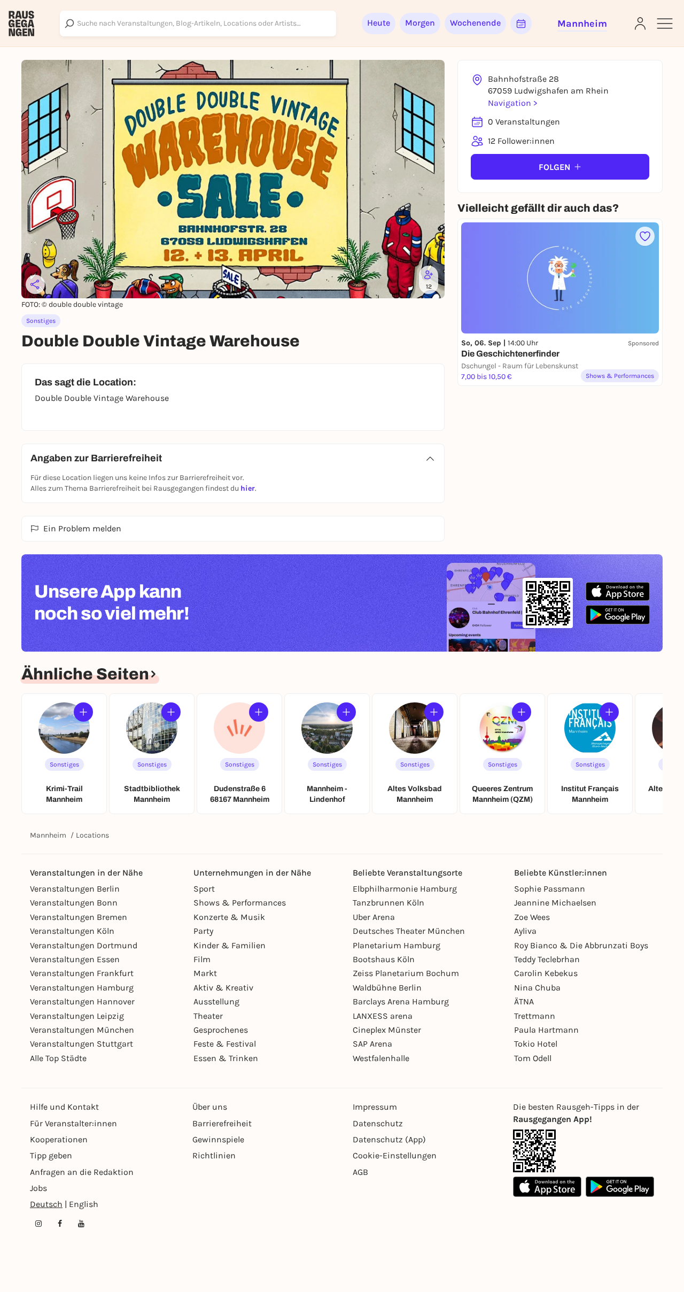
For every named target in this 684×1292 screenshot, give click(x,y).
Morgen (420, 23)
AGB (360, 1172)
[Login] (640, 23)
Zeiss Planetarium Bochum (406, 973)
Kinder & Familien (229, 945)
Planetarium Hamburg (396, 945)
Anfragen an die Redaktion (82, 1172)
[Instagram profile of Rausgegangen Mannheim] (38, 1223)
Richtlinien (214, 1155)
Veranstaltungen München (82, 1030)
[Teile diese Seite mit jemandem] (35, 284)
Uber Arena (374, 917)
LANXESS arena (383, 1016)
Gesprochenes (220, 1030)
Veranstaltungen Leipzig (77, 1016)
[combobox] (198, 23)
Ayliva (525, 931)
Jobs (38, 1188)
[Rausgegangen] (21, 23)
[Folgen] (83, 712)
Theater (208, 1016)
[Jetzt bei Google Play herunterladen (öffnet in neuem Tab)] (618, 614)
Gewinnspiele (218, 1139)
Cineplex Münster (387, 1030)
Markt (205, 973)
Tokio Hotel (535, 1044)
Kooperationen (59, 1139)
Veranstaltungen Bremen (78, 917)
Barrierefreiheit (222, 1123)
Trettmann (534, 1016)
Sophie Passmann (549, 889)
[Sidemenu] (664, 23)
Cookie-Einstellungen (395, 1155)
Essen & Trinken (225, 1058)
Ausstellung (216, 1001)
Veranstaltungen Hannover (82, 1001)
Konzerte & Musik (229, 917)
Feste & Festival (224, 1044)
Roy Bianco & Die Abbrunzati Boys (581, 945)
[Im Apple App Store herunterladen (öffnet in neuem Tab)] (618, 591)
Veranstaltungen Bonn (74, 903)
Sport (204, 889)
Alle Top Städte (58, 1058)
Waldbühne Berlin (387, 987)
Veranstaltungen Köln (72, 931)
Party (203, 931)
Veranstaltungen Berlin (75, 889)
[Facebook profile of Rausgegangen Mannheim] (59, 1223)
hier (247, 488)
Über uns (209, 1107)
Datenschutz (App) (389, 1139)
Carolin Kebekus (546, 973)
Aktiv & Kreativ (223, 987)
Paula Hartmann (546, 1030)
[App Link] (534, 1150)
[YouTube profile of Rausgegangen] (81, 1223)
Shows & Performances (239, 903)
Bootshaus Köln (384, 959)
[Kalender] (521, 23)
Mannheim (48, 835)
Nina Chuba (537, 987)
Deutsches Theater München (409, 931)
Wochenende (475, 23)
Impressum (375, 1107)
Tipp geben (51, 1155)
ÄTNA (524, 1001)
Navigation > (512, 103)
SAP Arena (372, 1044)
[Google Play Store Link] (620, 1187)
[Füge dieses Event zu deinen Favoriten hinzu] (645, 236)
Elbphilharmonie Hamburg (405, 889)
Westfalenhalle (381, 1058)
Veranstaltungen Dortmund (83, 945)
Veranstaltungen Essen (75, 959)
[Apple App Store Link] (547, 1187)
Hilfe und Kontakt (64, 1107)
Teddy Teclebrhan (547, 959)
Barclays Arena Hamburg (401, 1001)
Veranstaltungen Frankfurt (82, 973)
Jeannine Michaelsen (555, 903)
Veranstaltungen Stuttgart (81, 1044)
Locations (92, 835)
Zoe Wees (532, 917)
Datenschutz (378, 1123)
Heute (378, 23)
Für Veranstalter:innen (73, 1123)
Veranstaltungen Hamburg (82, 987)
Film (202, 959)
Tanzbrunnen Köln (388, 903)
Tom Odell (532, 1058)
